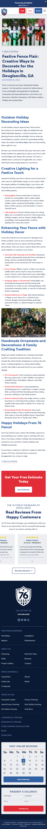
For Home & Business (11, 631)
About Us (6, 649)
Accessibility (6, 824)
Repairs (4, 640)
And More (29, 709)
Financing (5, 654)
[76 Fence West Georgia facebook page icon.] (22, 620)
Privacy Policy (37, 822)
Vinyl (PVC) (5, 677)
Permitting (5, 636)
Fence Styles (7, 695)
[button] (23, 801)
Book (38, 11)
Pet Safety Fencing (9, 709)
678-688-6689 (24, 614)
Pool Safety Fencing (33, 704)
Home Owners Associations (15, 726)
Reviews (28, 659)
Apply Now (22, 5)
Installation (29, 636)
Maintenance (30, 640)
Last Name (28, 796)
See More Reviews (22, 571)
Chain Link (5, 681)
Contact (28, 663)
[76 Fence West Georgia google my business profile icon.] (19, 620)
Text (30, 11)
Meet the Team (31, 654)
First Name (7, 796)
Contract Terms (17, 824)
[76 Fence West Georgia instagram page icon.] (25, 620)
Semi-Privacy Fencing (10, 704)
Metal (27, 681)
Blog (3, 731)
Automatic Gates (8, 700)
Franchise (6, 735)
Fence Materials (9, 672)
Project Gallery (7, 663)
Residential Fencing (11, 722)
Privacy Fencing (31, 700)
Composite (5, 686)
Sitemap (27, 824)
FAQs (3, 659)
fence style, (23, 142)
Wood (27, 677)
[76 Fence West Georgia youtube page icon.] (28, 620)
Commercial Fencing (11, 717)
